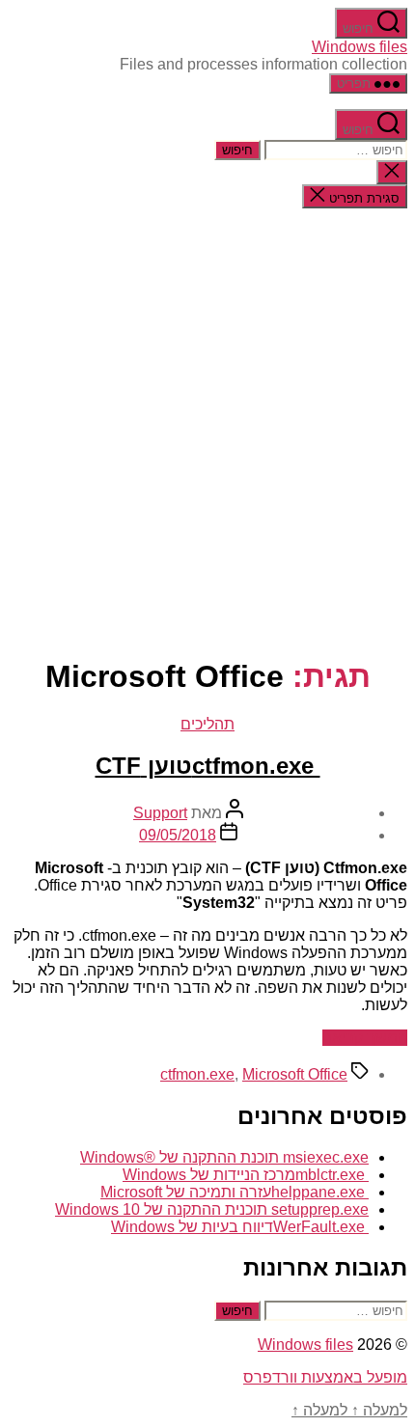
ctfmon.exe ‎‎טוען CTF (208, 766)
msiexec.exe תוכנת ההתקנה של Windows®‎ (224, 1157)
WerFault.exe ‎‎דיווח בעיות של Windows (240, 1227)
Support (160, 813)
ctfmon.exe (197, 1074)
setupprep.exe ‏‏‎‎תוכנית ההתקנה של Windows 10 (212, 1209)
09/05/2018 (177, 835)
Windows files (359, 47)
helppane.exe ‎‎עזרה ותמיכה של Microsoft (234, 1192)
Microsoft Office (294, 1074)
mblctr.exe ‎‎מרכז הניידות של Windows (246, 1174)
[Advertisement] (207, 431)
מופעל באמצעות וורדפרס (325, 1377)
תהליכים (207, 724)
